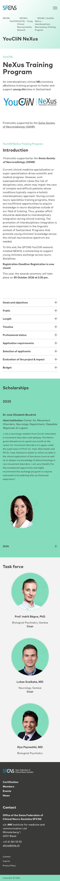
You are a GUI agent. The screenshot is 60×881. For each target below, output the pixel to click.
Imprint (6, 861)
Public (6, 310)
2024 (6, 546)
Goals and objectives (15, 302)
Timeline (8, 327)
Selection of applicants (17, 351)
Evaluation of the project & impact (24, 359)
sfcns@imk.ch (11, 845)
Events (7, 791)
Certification (10, 782)
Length (7, 318)
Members (8, 786)
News (6, 795)
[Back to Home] (10, 8)
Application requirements (18, 343)
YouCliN (13, 21)
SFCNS (6, 18)
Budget (7, 367)
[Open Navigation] (55, 8)
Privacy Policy (9, 865)
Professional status (15, 335)
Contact (6, 856)
